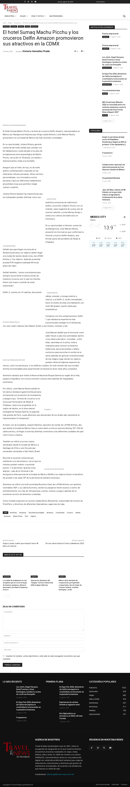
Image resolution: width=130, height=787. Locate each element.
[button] (124, 16)
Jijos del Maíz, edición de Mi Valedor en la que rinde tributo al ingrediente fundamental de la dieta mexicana (113, 195)
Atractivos (17, 23)
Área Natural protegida (36, 513)
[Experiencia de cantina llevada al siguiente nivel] (51, 705)
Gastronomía (107, 68)
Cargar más (107, 121)
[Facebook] (24, 1)
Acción (105, 93)
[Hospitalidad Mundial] (95, 181)
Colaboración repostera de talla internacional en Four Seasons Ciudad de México (113, 167)
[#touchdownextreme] (95, 93)
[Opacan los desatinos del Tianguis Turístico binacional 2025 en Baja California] (43, 569)
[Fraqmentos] (95, 156)
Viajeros (33, 516)
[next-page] (8, 595)
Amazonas (22, 513)
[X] (31, 1)
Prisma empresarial (110, 34)
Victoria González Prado (36, 51)
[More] (44, 57)
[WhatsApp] (37, 57)
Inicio (4, 23)
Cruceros (14, 26)
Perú (26, 516)
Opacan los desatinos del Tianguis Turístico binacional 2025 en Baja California (42, 582)
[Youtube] (35, 1)
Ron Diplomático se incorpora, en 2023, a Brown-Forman (71, 715)
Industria (6, 26)
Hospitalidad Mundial (111, 178)
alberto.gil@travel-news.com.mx (60, 774)
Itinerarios (7, 516)
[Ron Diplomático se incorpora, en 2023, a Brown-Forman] (51, 716)
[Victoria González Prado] (14, 51)
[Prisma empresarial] (95, 36)
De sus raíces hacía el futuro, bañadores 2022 (65, 543)
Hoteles (21, 26)
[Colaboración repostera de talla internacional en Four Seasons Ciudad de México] (95, 167)
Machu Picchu (17, 516)
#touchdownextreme (111, 90)
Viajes (10, 23)
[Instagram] (28, 1)
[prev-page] (4, 595)
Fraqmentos (107, 153)
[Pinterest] (32, 57)
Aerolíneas (13, 513)
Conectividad (60, 513)
